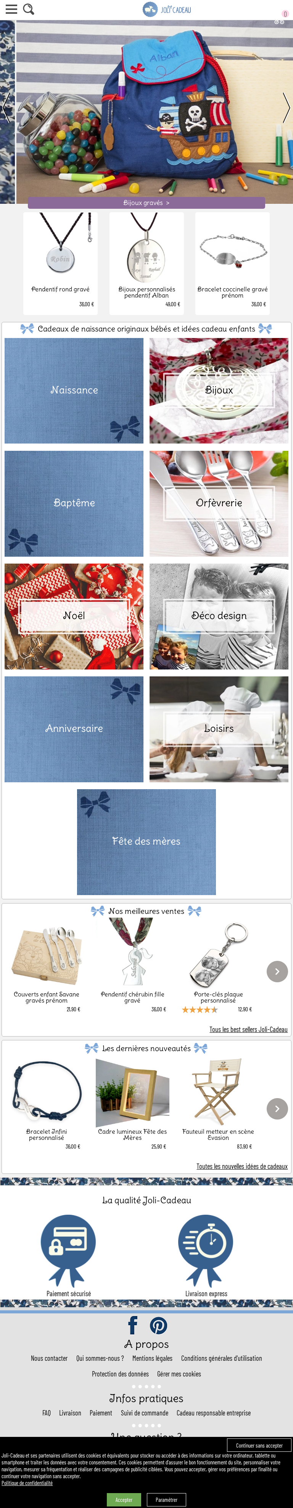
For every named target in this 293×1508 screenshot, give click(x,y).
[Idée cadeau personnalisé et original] (167, 15)
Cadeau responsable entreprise (214, 1413)
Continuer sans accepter (259, 1445)
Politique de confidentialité (27, 1482)
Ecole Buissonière (146, 202)
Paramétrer (166, 1499)
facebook (133, 1326)
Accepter (124, 1499)
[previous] (14, 108)
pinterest (159, 1326)
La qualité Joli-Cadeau (146, 1200)
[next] (278, 108)
